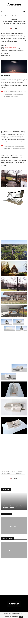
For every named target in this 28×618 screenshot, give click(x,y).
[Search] (26, 12)
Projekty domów (8, 15)
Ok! (21, 616)
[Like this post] (11, 28)
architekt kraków (5, 471)
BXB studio (14, 471)
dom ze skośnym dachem (7, 473)
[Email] (24, 12)
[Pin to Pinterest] (15, 28)
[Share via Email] (16, 28)
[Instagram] (23, 12)
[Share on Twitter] (14, 29)
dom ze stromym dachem (19, 473)
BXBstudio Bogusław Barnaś (10, 47)
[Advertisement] (14, 113)
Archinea (3, 15)
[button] (2, 501)
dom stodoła (20, 471)
